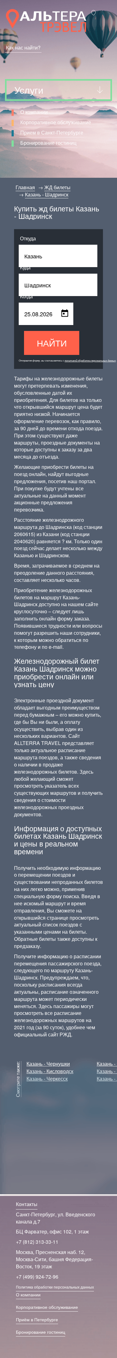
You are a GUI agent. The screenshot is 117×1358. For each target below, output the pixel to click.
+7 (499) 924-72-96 (37, 1276)
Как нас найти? (23, 47)
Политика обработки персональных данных (55, 1287)
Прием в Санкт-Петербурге (51, 132)
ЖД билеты (57, 187)
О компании (34, 112)
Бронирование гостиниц (48, 142)
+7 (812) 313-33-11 (37, 1241)
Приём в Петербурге (37, 1319)
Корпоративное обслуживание (55, 122)
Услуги (28, 90)
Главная (25, 187)
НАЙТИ (52, 343)
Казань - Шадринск (46, 194)
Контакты (26, 1204)
